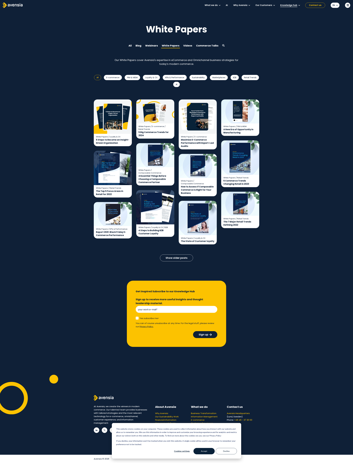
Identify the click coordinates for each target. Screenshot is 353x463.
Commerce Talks (207, 45)
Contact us (315, 5)
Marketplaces (218, 77)
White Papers (170, 45)
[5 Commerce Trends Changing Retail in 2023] (240, 163)
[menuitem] (212, 5)
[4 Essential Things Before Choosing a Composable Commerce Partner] (155, 164)
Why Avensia (161, 413)
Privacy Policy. (146, 326)
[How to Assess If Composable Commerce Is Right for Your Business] (198, 175)
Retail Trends (250, 77)
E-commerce (112, 77)
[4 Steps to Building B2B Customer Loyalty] (155, 213)
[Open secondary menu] (347, 5)
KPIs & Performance (174, 77)
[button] (219, 5)
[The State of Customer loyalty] (198, 223)
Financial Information (165, 419)
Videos (187, 45)
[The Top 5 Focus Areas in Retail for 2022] (113, 174)
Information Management (204, 416)
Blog (138, 45)
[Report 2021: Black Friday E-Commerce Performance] (113, 220)
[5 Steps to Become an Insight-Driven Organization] (113, 122)
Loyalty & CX (151, 77)
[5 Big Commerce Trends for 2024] (155, 119)
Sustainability (198, 77)
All (130, 45)
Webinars (151, 45)
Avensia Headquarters (238, 413)
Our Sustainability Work (167, 416)
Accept (204, 451)
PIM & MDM (132, 77)
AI (176, 84)
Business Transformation (203, 413)
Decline (226, 451)
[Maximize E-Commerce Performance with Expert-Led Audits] (198, 124)
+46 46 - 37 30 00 (243, 419)
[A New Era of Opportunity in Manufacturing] (240, 117)
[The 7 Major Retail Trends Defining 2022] (240, 210)
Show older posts (176, 258)
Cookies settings (182, 451)
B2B (234, 77)
